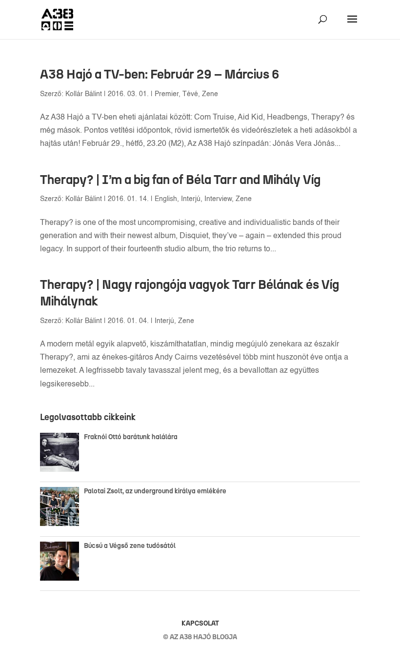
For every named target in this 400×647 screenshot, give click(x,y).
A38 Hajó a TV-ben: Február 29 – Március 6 (160, 74)
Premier (167, 94)
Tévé (190, 94)
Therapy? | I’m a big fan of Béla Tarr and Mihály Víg (180, 179)
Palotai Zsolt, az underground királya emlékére (155, 491)
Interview (218, 199)
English (166, 199)
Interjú (190, 199)
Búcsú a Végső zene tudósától (131, 546)
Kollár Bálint (83, 94)
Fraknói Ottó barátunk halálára (131, 437)
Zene (210, 94)
